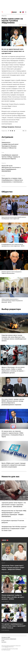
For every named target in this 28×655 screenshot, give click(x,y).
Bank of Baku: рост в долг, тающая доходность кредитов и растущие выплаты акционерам (13, 465)
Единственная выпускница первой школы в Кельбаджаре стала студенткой (14, 218)
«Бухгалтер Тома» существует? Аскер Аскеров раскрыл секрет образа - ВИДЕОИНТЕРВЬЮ (13, 567)
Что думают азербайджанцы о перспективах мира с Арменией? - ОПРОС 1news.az (14, 626)
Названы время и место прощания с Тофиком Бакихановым (12, 272)
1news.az (6, 646)
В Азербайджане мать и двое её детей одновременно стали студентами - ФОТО (13, 245)
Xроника (3, 175)
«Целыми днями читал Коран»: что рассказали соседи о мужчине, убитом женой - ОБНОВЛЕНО (14, 504)
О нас (3, 640)
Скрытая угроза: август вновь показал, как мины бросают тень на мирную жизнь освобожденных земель (14, 337)
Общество (4, 15)
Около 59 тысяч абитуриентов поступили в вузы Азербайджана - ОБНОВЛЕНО (11, 168)
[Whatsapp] (12, 130)
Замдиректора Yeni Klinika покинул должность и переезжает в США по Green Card (14, 528)
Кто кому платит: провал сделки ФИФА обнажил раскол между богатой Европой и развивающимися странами (13, 401)
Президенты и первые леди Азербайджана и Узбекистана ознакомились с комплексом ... (12, 180)
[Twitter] (10, 130)
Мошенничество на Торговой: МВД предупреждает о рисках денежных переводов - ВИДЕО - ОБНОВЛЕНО (14, 513)
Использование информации (9, 638)
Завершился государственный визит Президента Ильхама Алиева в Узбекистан (10, 145)
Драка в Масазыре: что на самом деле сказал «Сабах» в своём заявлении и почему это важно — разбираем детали (13, 369)
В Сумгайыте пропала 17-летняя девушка (13, 521)
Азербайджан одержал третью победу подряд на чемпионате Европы (11, 156)
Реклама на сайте (6, 637)
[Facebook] (8, 130)
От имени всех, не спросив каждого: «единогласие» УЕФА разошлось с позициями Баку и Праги (13, 433)
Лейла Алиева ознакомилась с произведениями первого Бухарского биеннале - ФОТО (12, 301)
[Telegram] (14, 130)
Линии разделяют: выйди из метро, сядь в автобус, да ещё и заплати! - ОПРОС (13, 597)
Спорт (3, 152)
